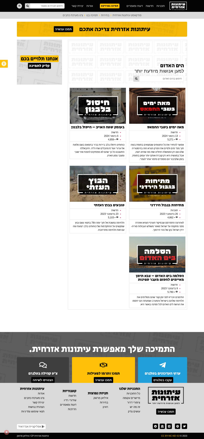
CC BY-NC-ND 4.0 (170, 436)
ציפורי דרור (133, 402)
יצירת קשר (77, 5)
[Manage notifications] (6, 432)
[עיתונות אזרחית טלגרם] (155, 426)
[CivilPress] (178, 5)
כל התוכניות (133, 393)
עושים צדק (134, 411)
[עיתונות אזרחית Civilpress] (166, 396)
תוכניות (161, 5)
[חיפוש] (27, 6)
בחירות (105, 15)
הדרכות (72, 409)
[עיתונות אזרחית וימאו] (169, 426)
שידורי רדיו (70, 400)
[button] (4, 64)
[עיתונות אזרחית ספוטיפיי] (177, 426)
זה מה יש (135, 406)
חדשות (150, 5)
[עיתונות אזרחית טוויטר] (184, 426)
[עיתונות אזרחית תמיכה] (162, 426)
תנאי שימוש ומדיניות (32, 411)
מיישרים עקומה (131, 398)
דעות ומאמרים (134, 5)
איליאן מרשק (100, 398)
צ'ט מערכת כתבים (73, 15)
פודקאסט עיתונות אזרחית (127, 15)
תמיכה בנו (92, 15)
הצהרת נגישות (36, 406)
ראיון (105, 406)
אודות (89, 5)
